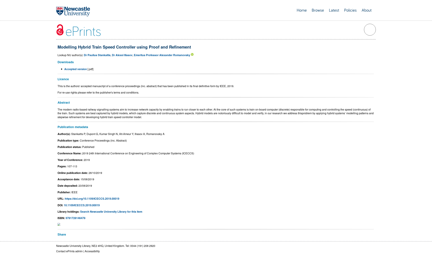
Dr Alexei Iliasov (122, 55)
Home (302, 10)
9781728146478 (75, 218)
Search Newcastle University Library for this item (111, 211)
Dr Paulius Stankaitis (97, 55)
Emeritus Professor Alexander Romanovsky (162, 55)
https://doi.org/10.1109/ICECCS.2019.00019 (92, 199)
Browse (318, 10)
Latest (334, 10)
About (367, 10)
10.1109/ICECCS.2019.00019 (82, 205)
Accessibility (92, 251)
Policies (350, 10)
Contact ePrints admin (69, 251)
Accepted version (75, 69)
